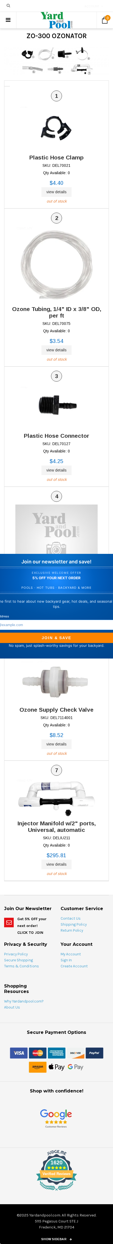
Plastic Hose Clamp (56, 157)
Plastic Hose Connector (56, 436)
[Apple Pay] (57, 1067)
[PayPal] (94, 1052)
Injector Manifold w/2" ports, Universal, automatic (57, 826)
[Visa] (19, 1052)
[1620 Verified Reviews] (56, 1191)
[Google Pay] (75, 1067)
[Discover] (75, 1052)
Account (91, 6)
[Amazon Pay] (38, 1067)
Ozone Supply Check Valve (56, 709)
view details (56, 192)
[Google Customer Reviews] (56, 1118)
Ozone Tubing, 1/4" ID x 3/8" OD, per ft (56, 312)
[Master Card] (38, 1052)
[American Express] (57, 1052)
